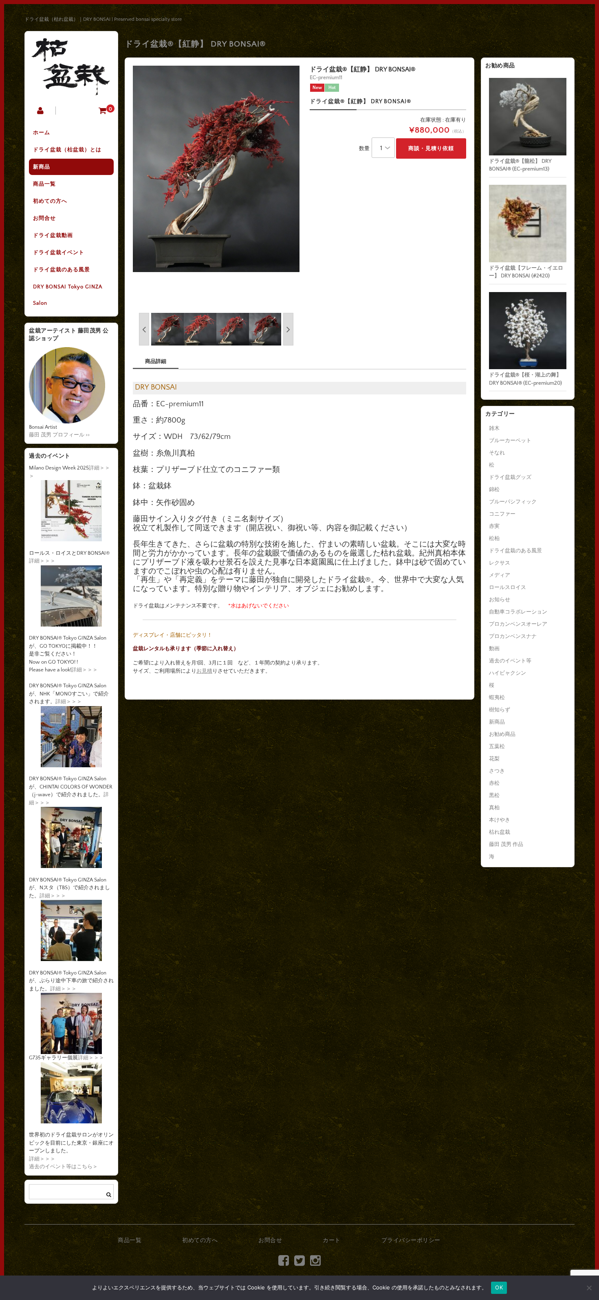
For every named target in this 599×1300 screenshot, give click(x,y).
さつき (497, 771)
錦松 (494, 489)
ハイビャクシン (507, 673)
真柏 (494, 808)
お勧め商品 (502, 734)
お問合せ (44, 218)
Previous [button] (144, 329)
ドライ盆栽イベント (58, 252)
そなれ (497, 453)
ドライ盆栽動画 (53, 235)
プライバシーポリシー (410, 1240)
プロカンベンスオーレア (518, 624)
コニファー (502, 514)
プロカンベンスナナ (513, 636)
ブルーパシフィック (513, 502)
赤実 (494, 526)
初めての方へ (50, 201)
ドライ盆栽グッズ (510, 477)
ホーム (41, 132)
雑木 (494, 428)
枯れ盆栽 (499, 832)
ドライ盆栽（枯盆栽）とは (67, 150)
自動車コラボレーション (518, 612)
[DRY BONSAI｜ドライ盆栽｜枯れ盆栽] (71, 90)
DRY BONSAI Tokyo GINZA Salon (67, 295)
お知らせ (499, 599)
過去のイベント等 (510, 661)
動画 (494, 648)
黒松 (494, 795)
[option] (216, 169)
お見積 (204, 671)
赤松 (494, 783)
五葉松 (497, 746)
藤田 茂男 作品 (506, 844)
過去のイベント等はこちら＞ (63, 1166)
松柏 (494, 538)
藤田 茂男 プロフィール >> (59, 435)
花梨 (494, 759)
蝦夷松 (497, 697)
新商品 (41, 167)
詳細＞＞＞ (42, 561)
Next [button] (288, 329)
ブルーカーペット (510, 440)
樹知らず (499, 710)
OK (499, 1287)
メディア (499, 575)
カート (332, 1240)
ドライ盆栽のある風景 (61, 269)
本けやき (499, 820)
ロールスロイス (507, 587)
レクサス (499, 563)
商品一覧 (44, 184)
